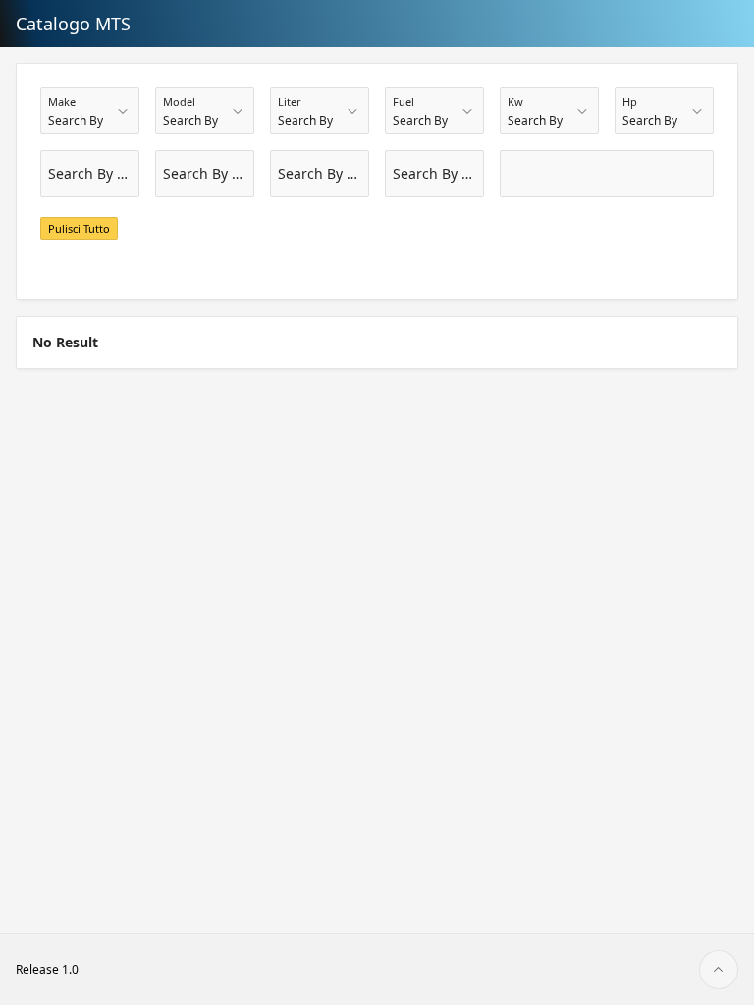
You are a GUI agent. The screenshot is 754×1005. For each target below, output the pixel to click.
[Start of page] (718, 969)
